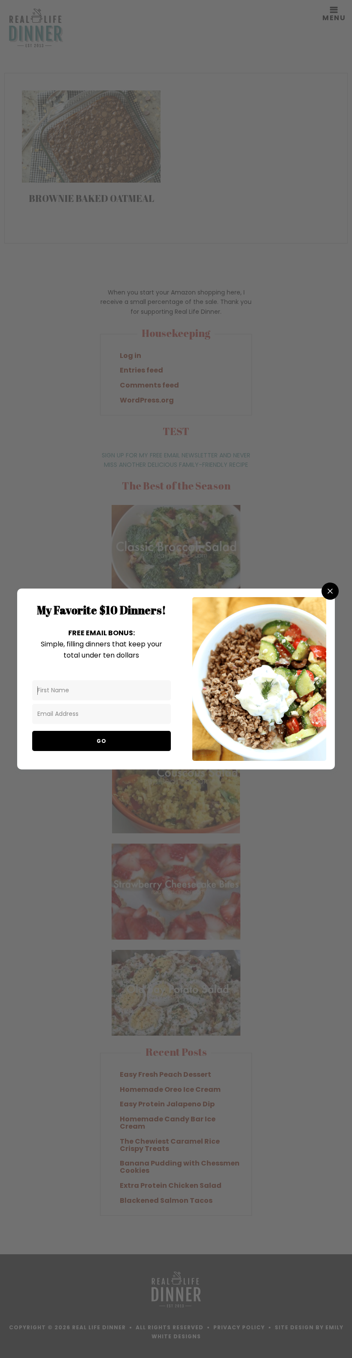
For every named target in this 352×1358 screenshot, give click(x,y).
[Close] (330, 591)
